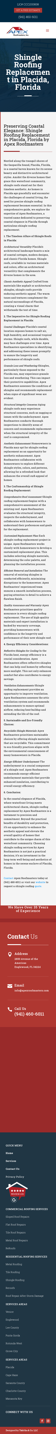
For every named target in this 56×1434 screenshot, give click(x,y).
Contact (8, 878)
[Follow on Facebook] (42, 1421)
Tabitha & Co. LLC (28, 1430)
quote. (38, 886)
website (41, 882)
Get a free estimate (28, 10)
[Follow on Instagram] (48, 1421)
